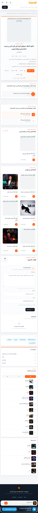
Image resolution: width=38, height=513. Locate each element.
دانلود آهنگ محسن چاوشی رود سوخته (28, 192)
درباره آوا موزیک (14, 497)
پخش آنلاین (29, 70)
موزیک (25, 497)
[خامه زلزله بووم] (27, 143)
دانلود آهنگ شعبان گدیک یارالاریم (29, 246)
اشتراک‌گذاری (18, 74)
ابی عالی (16, 248)
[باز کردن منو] (2, 2)
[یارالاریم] (27, 236)
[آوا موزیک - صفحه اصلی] (32, 2)
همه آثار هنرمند (6, 130)
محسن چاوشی (33, 193)
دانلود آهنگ (21, 70)
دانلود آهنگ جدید (32, 343)
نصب (6, 503)
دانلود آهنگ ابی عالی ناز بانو (12, 246)
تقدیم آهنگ (13, 70)
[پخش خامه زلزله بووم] (33, 159)
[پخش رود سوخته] (33, 196)
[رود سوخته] (27, 181)
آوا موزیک (35, 13)
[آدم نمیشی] (10, 181)
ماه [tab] (19, 376)
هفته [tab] (30, 376)
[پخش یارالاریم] (33, 250)
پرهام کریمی (32, 13)
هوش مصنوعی (20, 497)
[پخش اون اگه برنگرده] (16, 224)
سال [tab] (7, 376)
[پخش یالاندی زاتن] (33, 224)
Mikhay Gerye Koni (31, 339)
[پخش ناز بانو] (16, 250)
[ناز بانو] (10, 236)
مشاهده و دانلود (24, 159)
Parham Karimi (22, 339)
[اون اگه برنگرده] (10, 208)
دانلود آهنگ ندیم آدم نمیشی (12, 192)
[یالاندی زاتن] (27, 208)
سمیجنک (33, 220)
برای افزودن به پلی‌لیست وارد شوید (18, 78)
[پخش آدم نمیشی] (16, 196)
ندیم (17, 193)
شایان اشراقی (16, 221)
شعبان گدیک (33, 248)
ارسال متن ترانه (7, 70)
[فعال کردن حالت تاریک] (10, 2)
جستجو (5, 7)
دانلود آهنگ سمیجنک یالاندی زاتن (29, 218)
